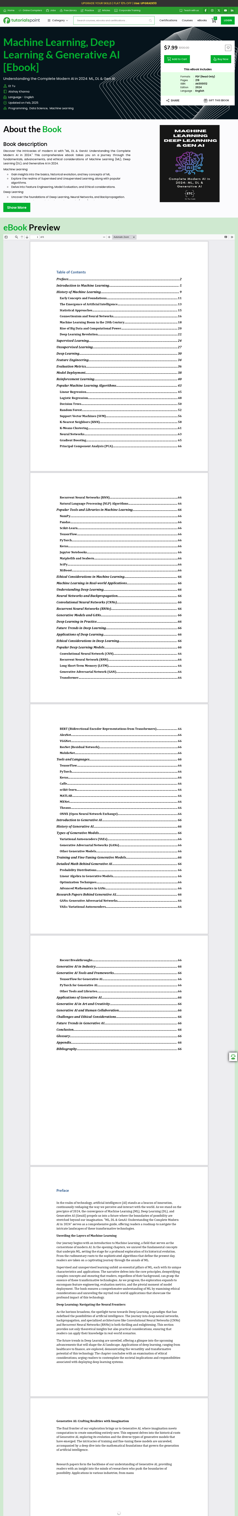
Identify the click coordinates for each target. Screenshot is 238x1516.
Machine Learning (61, 108)
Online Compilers (32, 10)
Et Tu (11, 86)
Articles (106, 10)
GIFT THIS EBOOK (219, 100)
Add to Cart (179, 59)
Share (175, 100)
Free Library (70, 10)
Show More (16, 207)
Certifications (168, 20)
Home (11, 10)
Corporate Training (129, 10)
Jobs (53, 10)
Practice (89, 10)
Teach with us (191, 10)
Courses (187, 20)
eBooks (202, 20)
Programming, (18, 108)
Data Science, (38, 108)
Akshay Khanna (18, 92)
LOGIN (228, 20)
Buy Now (223, 59)
